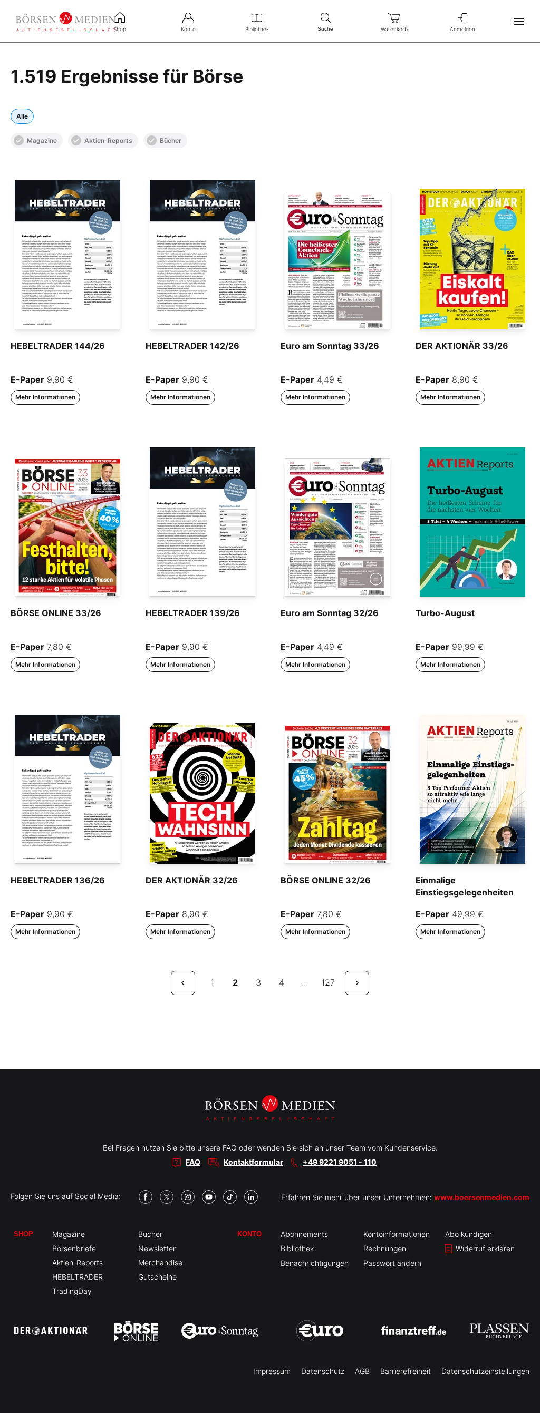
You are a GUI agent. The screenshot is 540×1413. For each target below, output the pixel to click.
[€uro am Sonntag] (219, 1330)
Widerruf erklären (484, 1248)
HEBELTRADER (77, 1276)
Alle (22, 116)
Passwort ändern (392, 1263)
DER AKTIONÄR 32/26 (192, 880)
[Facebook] (145, 1197)
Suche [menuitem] (325, 29)
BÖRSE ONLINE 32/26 (326, 880)
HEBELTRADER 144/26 (58, 345)
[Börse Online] (136, 1330)
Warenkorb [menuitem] (394, 29)
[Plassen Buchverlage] (499, 1330)
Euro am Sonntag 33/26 (330, 345)
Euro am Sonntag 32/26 (330, 613)
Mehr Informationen (45, 397)
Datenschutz (322, 1371)
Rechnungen (384, 1248)
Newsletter (157, 1248)
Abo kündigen (468, 1234)
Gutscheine (157, 1276)
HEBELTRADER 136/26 (58, 880)
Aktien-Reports (108, 140)
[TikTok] (230, 1197)
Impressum (272, 1371)
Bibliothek (297, 1248)
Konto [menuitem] (188, 29)
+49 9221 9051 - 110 (340, 1161)
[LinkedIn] (251, 1197)
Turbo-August (445, 613)
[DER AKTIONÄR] (51, 1331)
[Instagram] (188, 1197)
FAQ (193, 1161)
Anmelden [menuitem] (462, 29)
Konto (249, 1234)
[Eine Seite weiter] (357, 983)
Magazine (42, 140)
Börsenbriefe (74, 1248)
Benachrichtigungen (315, 1263)
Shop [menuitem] (119, 29)
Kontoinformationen (396, 1234)
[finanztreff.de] (413, 1330)
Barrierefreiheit (405, 1371)
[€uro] (320, 1330)
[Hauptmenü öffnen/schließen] (518, 21)
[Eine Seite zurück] (183, 983)
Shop (23, 1234)
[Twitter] (166, 1197)
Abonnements (304, 1234)
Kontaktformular (253, 1161)
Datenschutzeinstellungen (485, 1371)
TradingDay (72, 1291)
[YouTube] (209, 1197)
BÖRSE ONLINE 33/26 (56, 613)
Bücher (170, 140)
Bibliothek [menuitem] (257, 29)
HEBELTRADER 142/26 (192, 345)
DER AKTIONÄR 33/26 (462, 345)
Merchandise (160, 1262)
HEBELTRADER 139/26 (193, 613)
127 (328, 982)
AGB (362, 1371)
